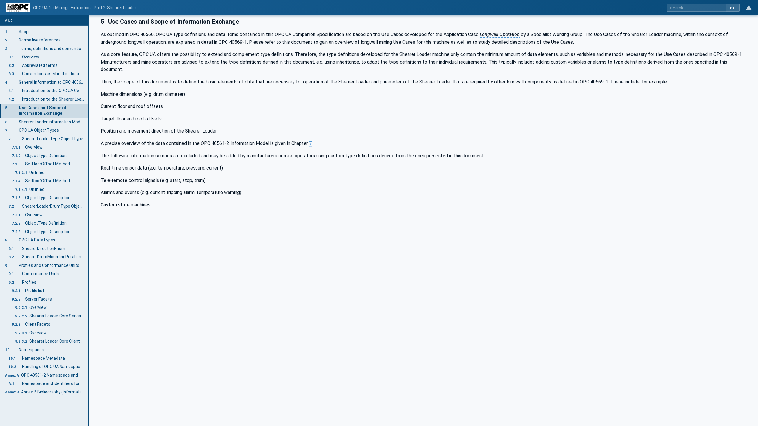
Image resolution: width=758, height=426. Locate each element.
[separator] (89, 220)
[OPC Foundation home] (18, 7)
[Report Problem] (749, 7)
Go (732, 8)
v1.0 (8, 20)
